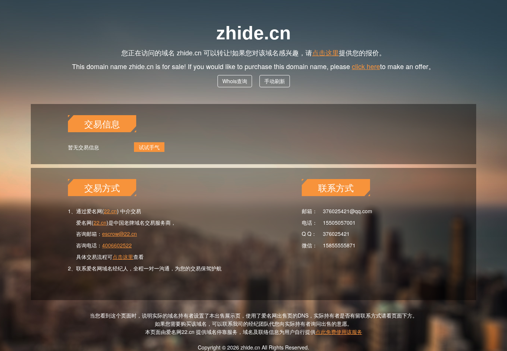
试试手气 (149, 147)
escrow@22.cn (119, 233)
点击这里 (325, 52)
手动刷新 (274, 81)
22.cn (110, 211)
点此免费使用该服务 (338, 331)
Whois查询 (234, 81)
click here (366, 66)
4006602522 (117, 245)
